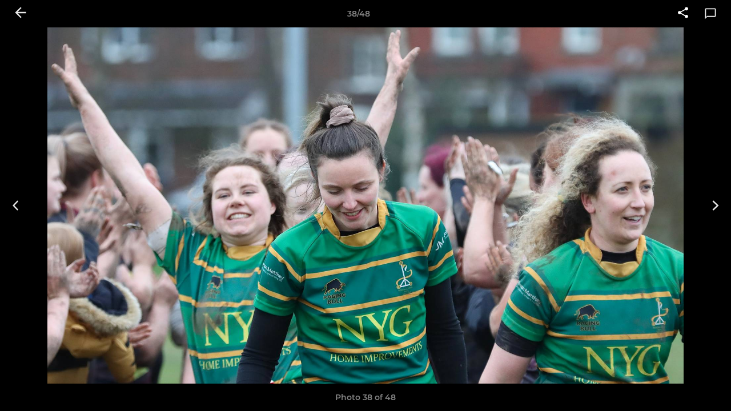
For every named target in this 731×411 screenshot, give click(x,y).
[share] (683, 14)
